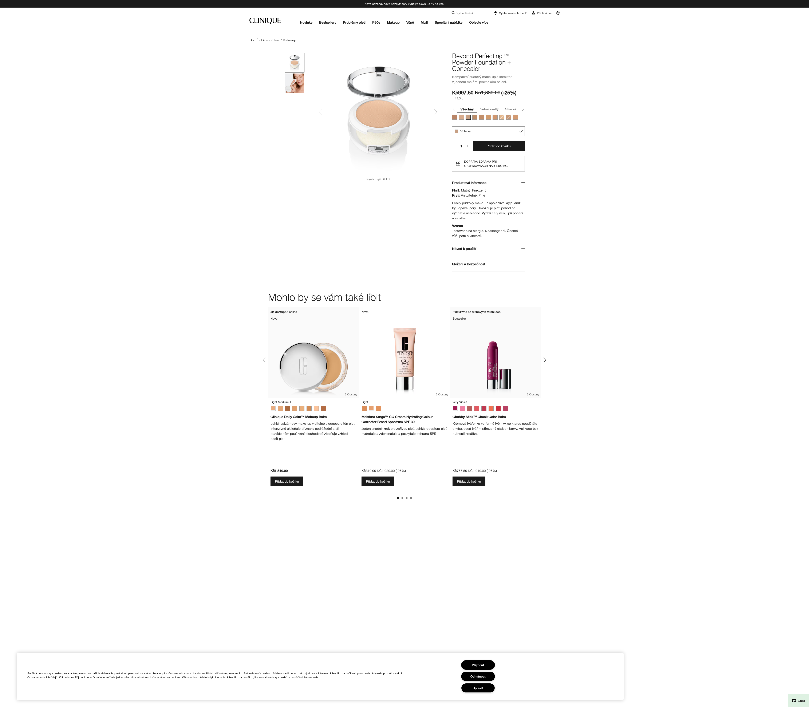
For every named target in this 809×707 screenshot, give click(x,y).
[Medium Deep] (309, 408)
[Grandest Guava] (477, 408)
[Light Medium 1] (273, 408)
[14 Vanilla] (488, 117)
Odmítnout (478, 676)
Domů (254, 40)
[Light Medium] (378, 408)
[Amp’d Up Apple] (469, 408)
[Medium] (294, 408)
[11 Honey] (481, 117)
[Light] (316, 408)
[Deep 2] (287, 408)
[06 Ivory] (468, 117)
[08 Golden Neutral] (515, 117)
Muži (424, 22)
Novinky (306, 22)
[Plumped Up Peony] (505, 408)
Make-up (289, 40)
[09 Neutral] (474, 117)
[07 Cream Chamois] (508, 117)
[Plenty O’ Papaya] (491, 408)
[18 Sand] (454, 117)
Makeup (393, 22)
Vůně (410, 22)
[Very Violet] (455, 408)
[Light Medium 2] (302, 408)
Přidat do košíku (499, 146)
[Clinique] (265, 21)
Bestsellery (327, 22)
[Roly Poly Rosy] (484, 408)
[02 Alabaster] (501, 117)
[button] (798, 700)
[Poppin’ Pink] (462, 408)
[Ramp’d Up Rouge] (498, 408)
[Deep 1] (323, 408)
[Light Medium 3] (280, 408)
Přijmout (478, 665)
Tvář (276, 40)
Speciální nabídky (448, 22)
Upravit (478, 688)
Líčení (266, 40)
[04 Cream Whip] (461, 117)
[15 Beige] (495, 117)
